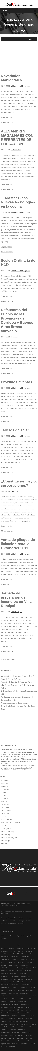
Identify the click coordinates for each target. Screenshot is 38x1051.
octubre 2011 (25, 1013)
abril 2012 (3, 1010)
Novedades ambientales (11, 78)
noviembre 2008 (15, 1041)
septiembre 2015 (25, 976)
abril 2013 (20, 999)
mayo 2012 (29, 1007)
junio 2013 (4, 999)
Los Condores (6, 810)
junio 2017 (32, 959)
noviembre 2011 (15, 1013)
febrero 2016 (4, 973)
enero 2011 (4, 1021)
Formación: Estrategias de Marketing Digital (16, 682)
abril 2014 (12, 990)
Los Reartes (5, 813)
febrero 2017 (29, 962)
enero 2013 (13, 1001)
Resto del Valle (12, 923)
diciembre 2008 (5, 1041)
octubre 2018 (20, 948)
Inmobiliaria (4, 936)
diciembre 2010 (13, 1021)
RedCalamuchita (7, 819)
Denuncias (5, 798)
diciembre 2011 (5, 1013)
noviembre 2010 (24, 1021)
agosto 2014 (15, 987)
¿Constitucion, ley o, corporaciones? (19, 483)
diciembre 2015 (22, 973)
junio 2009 (21, 1035)
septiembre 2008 (5, 1043)
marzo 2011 (20, 1018)
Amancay (4, 783)
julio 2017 (24, 959)
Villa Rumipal (16, 612)
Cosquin (4, 795)
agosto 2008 (15, 1043)
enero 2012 (29, 1010)
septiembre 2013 (14, 996)
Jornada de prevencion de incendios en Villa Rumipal (16, 599)
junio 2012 (21, 1007)
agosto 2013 (24, 996)
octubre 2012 (15, 1004)
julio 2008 (24, 1043)
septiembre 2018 (31, 948)
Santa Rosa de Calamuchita (11, 822)
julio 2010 (33, 1024)
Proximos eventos (16, 382)
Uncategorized (6, 828)
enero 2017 (4, 965)
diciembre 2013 (13, 993)
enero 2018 (29, 954)
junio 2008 (32, 1043)
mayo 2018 (29, 951)
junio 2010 (4, 1027)
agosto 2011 (15, 1015)
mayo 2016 (12, 970)
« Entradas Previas (7, 659)
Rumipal (21, 921)
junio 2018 (21, 951)
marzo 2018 (12, 954)
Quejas (3, 816)
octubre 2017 (25, 956)
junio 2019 (4, 948)
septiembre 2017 (5, 959)
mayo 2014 (4, 990)
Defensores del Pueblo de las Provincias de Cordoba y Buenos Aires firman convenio (17, 320)
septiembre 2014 (5, 987)
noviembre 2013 (24, 993)
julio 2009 (13, 1035)
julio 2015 (13, 979)
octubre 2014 (25, 985)
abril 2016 (20, 970)
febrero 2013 (4, 1001)
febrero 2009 (20, 1038)
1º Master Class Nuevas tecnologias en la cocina (18, 202)
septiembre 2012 (25, 1004)
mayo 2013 (12, 999)
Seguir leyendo (6, 117)
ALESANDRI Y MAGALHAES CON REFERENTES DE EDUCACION (17, 137)
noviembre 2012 (5, 1004)
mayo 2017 (4, 962)
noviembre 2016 (24, 965)
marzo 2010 (28, 1027)
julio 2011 (24, 1015)
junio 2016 (4, 970)
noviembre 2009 (5, 1032)
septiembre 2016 (14, 968)
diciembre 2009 (22, 1029)
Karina (3, 765)
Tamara (3, 752)
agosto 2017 (15, 959)
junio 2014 (32, 987)
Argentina (4, 786)
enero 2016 (13, 973)
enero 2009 (29, 1038)
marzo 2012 (12, 1010)
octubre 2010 (4, 1024)
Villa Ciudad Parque (8, 831)
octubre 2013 (4, 996)
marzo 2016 (28, 970)
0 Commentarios (7, 122)
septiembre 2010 (14, 1024)
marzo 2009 (12, 1038)
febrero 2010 (4, 1029)
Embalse (4, 801)
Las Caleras (5, 807)
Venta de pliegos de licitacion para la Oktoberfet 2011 (18, 544)
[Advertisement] (16, 57)
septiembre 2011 (5, 1015)
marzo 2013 (28, 999)
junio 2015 (21, 979)
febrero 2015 (20, 982)
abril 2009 (3, 1038)
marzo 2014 (20, 990)
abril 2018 (3, 954)
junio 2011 (32, 1015)
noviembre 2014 (15, 985)
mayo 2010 (12, 1027)
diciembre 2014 (5, 985)
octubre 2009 (15, 1032)
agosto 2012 (4, 1007)
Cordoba (14, 337)
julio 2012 (13, 1007)
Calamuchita (16, 150)
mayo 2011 (4, 1018)
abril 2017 (12, 962)
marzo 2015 (12, 982)
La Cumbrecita (6, 804)
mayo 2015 (29, 979)
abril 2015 (3, 982)
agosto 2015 (4, 979)
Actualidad (5, 780)
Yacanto (4, 844)
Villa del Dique (6, 834)
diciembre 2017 (5, 956)
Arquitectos (29, 936)
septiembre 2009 (25, 1032)
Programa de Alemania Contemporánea (15, 703)
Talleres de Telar (15, 430)
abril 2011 (12, 1018)
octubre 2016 (4, 968)
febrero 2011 (29, 1018)
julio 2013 (33, 996)
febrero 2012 (20, 1010)
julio (2, 759)
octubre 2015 (15, 976)
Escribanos (4, 938)
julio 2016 (33, 968)
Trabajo (3, 825)
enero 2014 (4, 993)
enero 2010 (13, 1029)
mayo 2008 (4, 1046)
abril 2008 (12, 1046)
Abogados (12, 936)
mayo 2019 (12, 948)
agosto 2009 (4, 1035)
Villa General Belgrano (19, 22)
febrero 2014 (29, 990)
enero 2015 (29, 982)
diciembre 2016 (13, 965)
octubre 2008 (25, 1041)
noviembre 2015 (5, 976)
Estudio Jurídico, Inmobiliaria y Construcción (16, 904)
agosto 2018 (4, 951)
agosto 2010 (24, 1024)
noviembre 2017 (15, 956)
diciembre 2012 (22, 1001)
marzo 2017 (20, 962)
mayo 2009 (29, 1035)
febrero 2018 (20, 954)
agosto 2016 (24, 968)
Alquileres (21, 923)
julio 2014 (24, 987)
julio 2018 (13, 951)
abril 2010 (20, 1027)
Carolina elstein (6, 749)
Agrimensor (20, 936)
